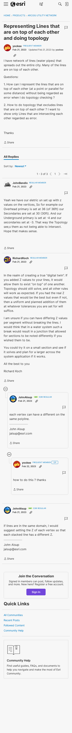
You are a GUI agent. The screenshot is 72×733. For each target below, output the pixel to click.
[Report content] (66, 27)
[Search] (60, 4)
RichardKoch (21, 258)
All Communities (13, 615)
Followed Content (14, 625)
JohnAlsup (25, 397)
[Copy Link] (15, 55)
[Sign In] (66, 4)
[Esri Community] (18, 4)
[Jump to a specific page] (65, 174)
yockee (17, 46)
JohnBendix (20, 182)
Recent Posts (12, 620)
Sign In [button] (36, 592)
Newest (19, 166)
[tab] (11, 156)
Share (9, 143)
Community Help (14, 630)
